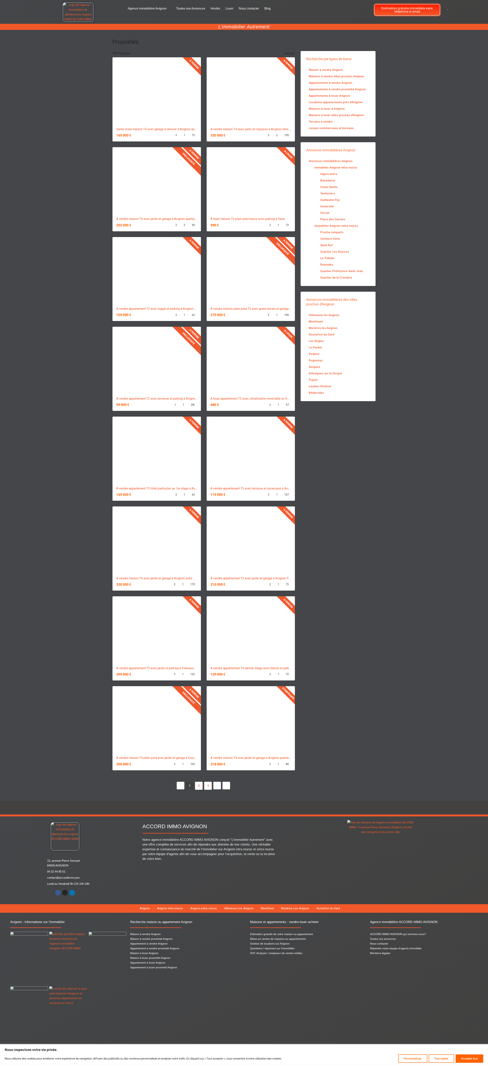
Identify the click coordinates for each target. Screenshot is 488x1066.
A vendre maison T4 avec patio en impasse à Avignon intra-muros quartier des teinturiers (269, 129)
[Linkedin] (72, 893)
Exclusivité (188, 159)
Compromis (288, 693)
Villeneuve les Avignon (324, 315)
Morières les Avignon (323, 328)
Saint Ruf (326, 245)
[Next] (217, 785)
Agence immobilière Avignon (147, 8)
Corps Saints (328, 187)
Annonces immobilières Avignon (330, 161)
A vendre (194, 64)
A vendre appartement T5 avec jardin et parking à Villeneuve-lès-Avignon (164, 668)
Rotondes (326, 264)
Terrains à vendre (321, 121)
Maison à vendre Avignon (326, 70)
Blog (267, 8)
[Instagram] (65, 893)
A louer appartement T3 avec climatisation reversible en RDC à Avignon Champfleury (266, 398)
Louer (229, 8)
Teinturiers (327, 193)
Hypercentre (328, 174)
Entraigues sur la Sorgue (325, 373)
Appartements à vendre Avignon (330, 83)
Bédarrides (316, 392)
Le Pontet (315, 347)
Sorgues (314, 367)
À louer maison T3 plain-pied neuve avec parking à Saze (247, 219)
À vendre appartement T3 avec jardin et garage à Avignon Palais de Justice (260, 578)
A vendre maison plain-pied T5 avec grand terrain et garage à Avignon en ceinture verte (268, 309)
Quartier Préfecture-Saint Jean (341, 271)
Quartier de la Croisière (336, 277)
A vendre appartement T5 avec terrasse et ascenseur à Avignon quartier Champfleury (266, 488)
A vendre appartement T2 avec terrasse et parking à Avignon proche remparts (167, 398)
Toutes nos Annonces (190, 8)
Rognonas (316, 360)
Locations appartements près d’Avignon (336, 102)
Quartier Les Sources (334, 251)
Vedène (314, 354)
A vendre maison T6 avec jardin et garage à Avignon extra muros (158, 578)
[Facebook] (58, 893)
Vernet (324, 213)
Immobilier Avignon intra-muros (336, 167)
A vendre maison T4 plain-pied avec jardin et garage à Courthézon (159, 758)
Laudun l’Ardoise (320, 386)
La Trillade (327, 258)
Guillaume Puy (330, 200)
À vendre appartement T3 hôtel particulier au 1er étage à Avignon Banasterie (166, 488)
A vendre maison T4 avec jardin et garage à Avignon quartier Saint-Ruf (256, 758)
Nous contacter (249, 8)
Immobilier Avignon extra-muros (336, 226)
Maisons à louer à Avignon (327, 108)
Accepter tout (469, 1058)
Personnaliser (413, 1058)
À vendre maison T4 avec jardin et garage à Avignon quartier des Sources (164, 219)
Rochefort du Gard (321, 334)
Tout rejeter (441, 1058)
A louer (288, 154)
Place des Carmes (332, 219)
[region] (244, 1055)
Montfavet (316, 321)
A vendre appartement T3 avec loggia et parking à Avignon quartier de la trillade (169, 309)
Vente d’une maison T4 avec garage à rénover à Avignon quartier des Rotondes (168, 129)
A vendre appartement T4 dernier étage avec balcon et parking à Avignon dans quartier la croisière (275, 668)
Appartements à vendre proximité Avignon (337, 89)
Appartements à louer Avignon (329, 95)
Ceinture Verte (330, 238)
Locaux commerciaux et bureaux (331, 128)
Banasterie (327, 180)
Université (327, 206)
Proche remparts (331, 232)
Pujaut (313, 380)
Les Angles (316, 341)
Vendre (215, 8)
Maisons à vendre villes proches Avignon (336, 76)
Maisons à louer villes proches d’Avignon (336, 115)
